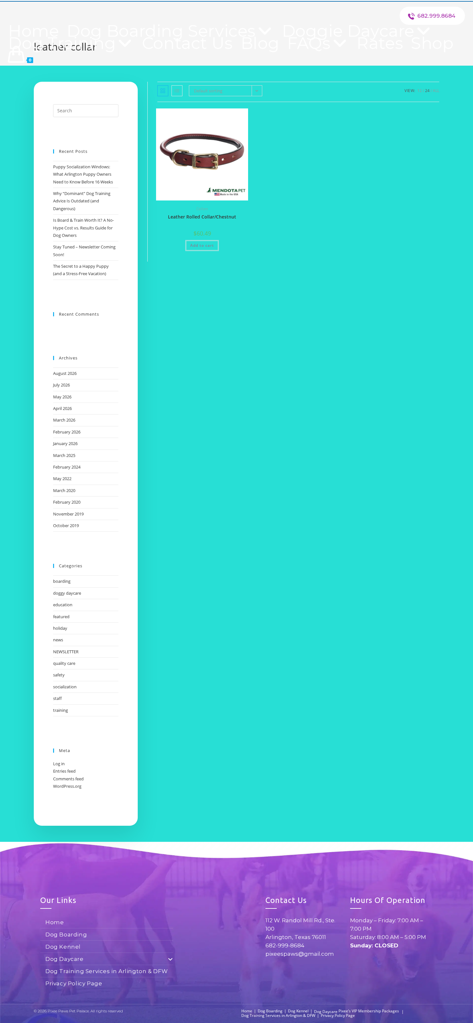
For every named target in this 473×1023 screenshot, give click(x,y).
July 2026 (61, 385)
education (62, 605)
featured (61, 616)
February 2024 (66, 467)
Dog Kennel (63, 947)
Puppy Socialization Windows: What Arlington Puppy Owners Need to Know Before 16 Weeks (83, 174)
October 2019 (66, 525)
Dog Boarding (66, 934)
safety (59, 675)
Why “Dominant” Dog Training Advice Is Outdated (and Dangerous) (81, 201)
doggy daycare (67, 593)
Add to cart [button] (202, 245)
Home (54, 922)
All (436, 90)
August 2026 (65, 373)
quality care (64, 663)
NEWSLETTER (66, 652)
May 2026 (62, 397)
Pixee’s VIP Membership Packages (369, 1011)
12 (419, 90)
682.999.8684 (436, 16)
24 (427, 90)
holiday (60, 628)
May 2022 (62, 478)
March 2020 (64, 490)
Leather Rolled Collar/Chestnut (202, 217)
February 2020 (66, 502)
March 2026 (64, 420)
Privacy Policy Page (73, 983)
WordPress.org (67, 786)
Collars (202, 208)
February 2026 (66, 432)
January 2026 (65, 443)
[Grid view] (162, 90)
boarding (61, 581)
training (60, 710)
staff (57, 698)
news (58, 640)
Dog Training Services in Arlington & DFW (106, 971)
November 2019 (68, 514)
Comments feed (68, 779)
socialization (65, 687)
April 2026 (62, 408)
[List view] (177, 90)
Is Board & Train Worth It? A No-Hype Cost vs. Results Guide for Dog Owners (83, 227)
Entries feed (64, 771)
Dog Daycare (64, 959)
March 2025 (64, 455)
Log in (59, 764)
